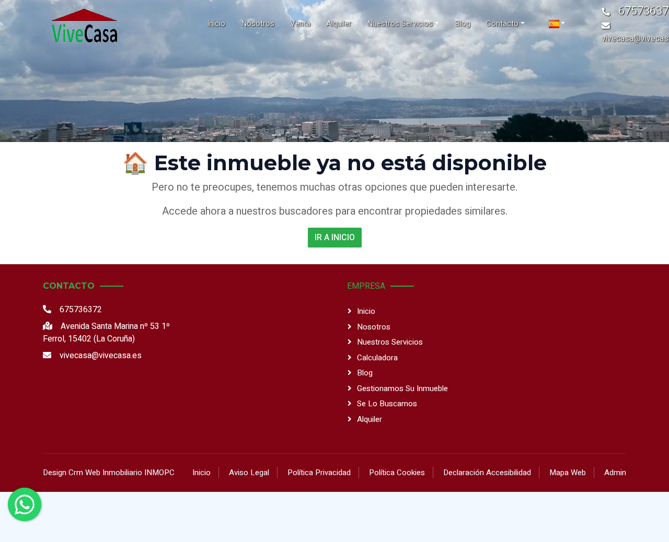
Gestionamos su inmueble (402, 388)
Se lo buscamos (387, 403)
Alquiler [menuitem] (338, 23)
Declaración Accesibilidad (487, 472)
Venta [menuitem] (300, 23)
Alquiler (369, 419)
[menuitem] (557, 24)
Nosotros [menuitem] (257, 23)
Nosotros (373, 327)
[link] (83, 23)
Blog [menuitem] (462, 23)
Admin (615, 472)
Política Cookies (397, 472)
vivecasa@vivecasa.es (101, 355)
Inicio (366, 311)
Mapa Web (567, 472)
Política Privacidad (319, 472)
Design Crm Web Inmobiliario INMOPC (109, 472)
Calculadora (377, 357)
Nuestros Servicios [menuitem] (400, 23)
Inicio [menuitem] (216, 23)
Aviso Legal (249, 472)
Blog (365, 373)
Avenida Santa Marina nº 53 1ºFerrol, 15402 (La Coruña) (106, 332)
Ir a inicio (335, 237)
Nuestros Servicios (390, 342)
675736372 (81, 309)
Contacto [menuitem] (502, 23)
